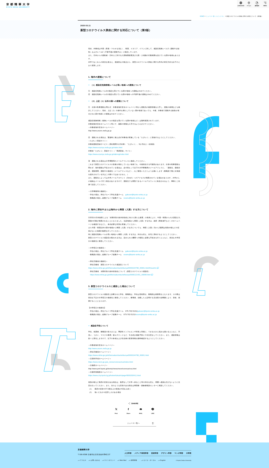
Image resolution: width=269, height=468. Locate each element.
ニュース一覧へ (133, 423)
